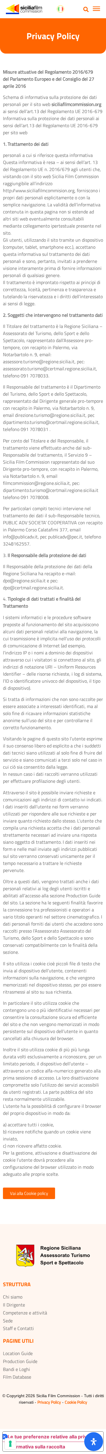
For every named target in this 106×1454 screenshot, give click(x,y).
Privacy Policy (49, 1402)
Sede (8, 1320)
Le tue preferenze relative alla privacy (51, 1437)
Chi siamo (12, 1296)
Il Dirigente (14, 1304)
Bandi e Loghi (16, 1369)
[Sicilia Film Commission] (24, 9)
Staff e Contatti (18, 1328)
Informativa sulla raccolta (36, 1447)
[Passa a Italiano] (60, 9)
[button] (86, 9)
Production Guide (20, 1361)
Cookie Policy (76, 1402)
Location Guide (18, 1353)
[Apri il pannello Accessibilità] (93, 1441)
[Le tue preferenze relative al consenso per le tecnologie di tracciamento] (10, 1443)
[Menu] (96, 9)
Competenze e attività (25, 1312)
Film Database (17, 1376)
